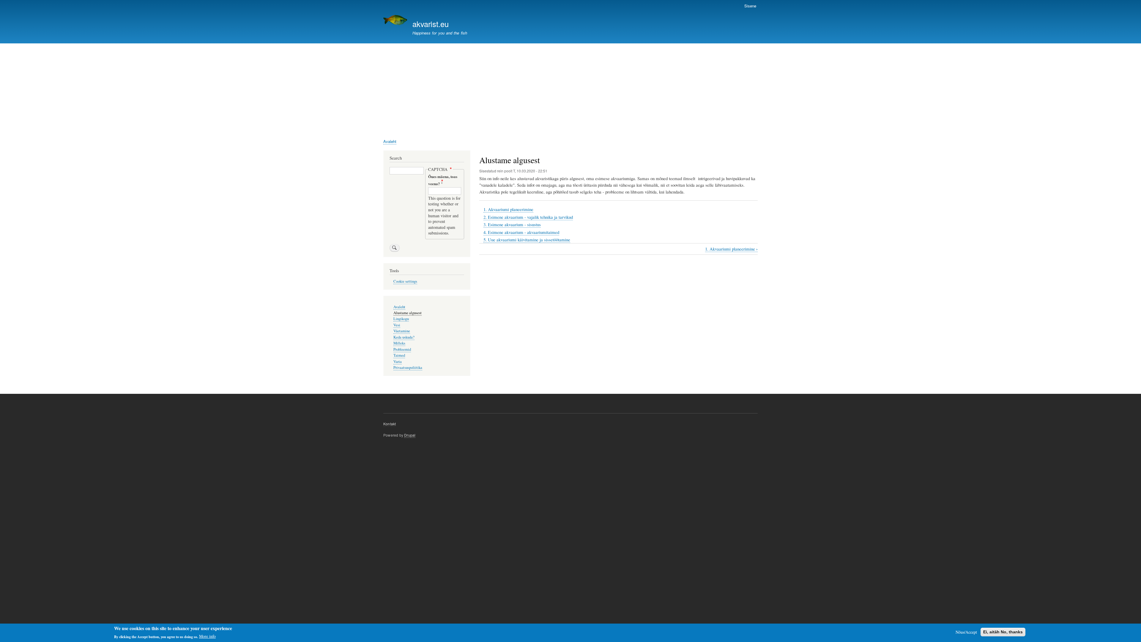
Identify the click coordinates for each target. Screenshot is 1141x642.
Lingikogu (401, 318)
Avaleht (389, 141)
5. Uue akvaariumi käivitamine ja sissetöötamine (526, 240)
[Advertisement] (570, 88)
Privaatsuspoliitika (407, 367)
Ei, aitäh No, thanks (1003, 632)
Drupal (409, 435)
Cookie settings (405, 281)
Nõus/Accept (966, 632)
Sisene (750, 6)
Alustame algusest (407, 312)
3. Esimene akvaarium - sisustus (512, 224)
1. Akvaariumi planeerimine (508, 209)
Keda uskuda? (404, 337)
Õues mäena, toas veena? (442, 180)
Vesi (396, 325)
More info (207, 636)
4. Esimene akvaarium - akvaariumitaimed (521, 232)
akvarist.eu (430, 23)
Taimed (399, 355)
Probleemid (402, 349)
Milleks (399, 343)
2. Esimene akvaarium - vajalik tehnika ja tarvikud (528, 217)
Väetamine (401, 330)
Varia (397, 361)
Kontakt (389, 423)
